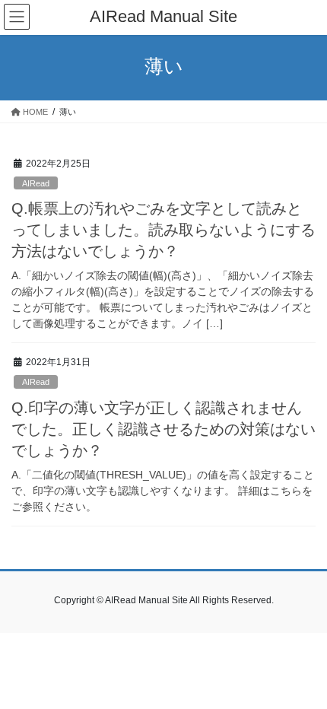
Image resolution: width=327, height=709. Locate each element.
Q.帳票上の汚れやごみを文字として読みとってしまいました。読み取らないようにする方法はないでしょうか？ (163, 229)
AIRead (35, 183)
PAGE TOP (304, 674)
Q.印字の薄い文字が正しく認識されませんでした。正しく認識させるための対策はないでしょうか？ (163, 429)
